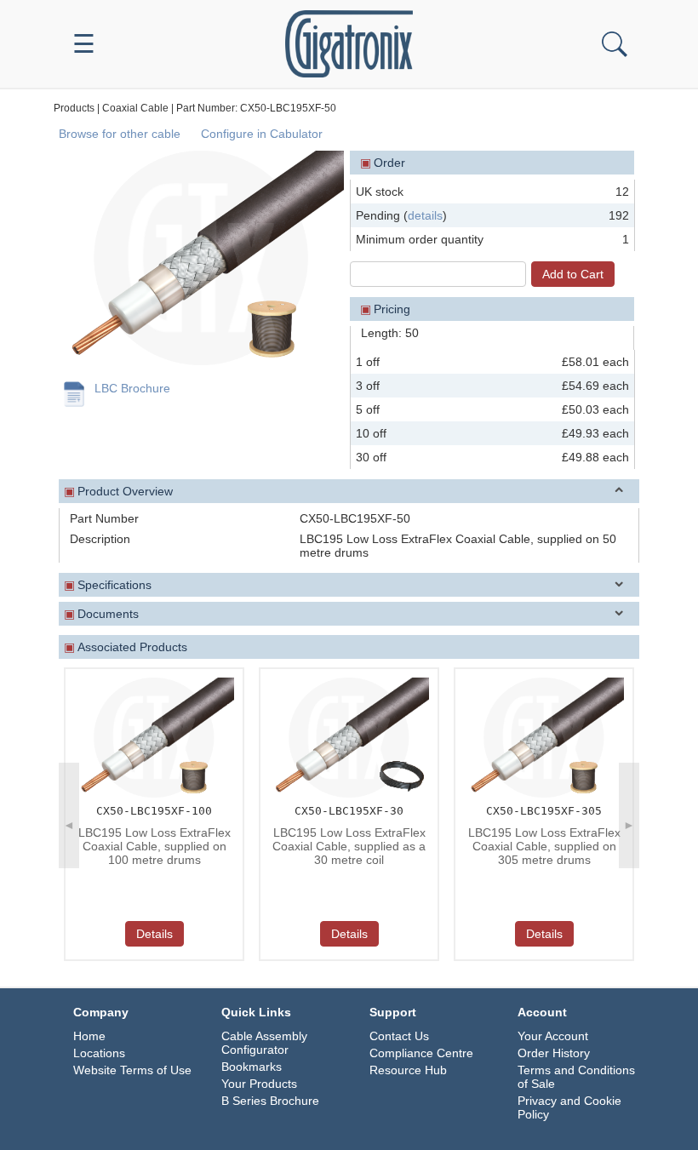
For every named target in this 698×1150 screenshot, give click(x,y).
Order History (554, 1053)
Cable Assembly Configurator (264, 1042)
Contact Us (399, 1036)
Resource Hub (408, 1070)
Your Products (259, 1083)
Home (89, 1036)
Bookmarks (251, 1066)
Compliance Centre (421, 1053)
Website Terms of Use (132, 1070)
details (425, 215)
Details (154, 934)
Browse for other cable (119, 133)
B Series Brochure (270, 1100)
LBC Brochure (132, 388)
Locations (99, 1053)
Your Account (553, 1036)
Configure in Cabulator (262, 133)
